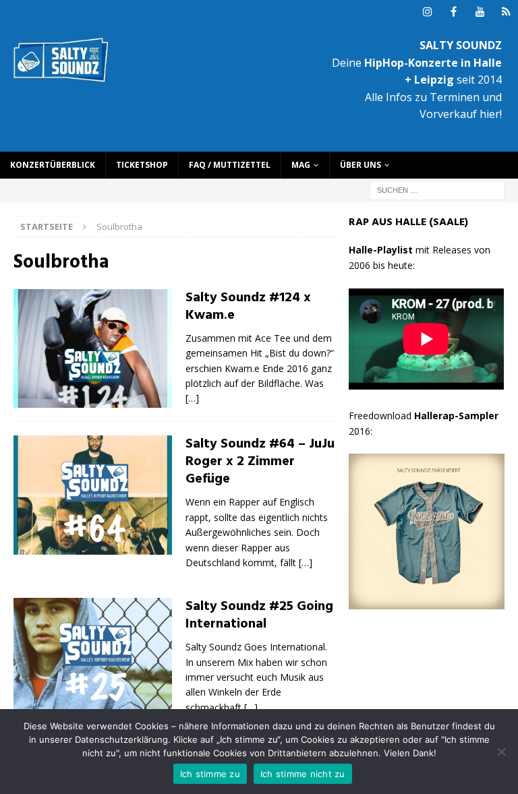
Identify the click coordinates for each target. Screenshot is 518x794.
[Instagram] (427, 12)
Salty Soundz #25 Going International (259, 615)
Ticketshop (142, 165)
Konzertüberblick (52, 165)
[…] (192, 398)
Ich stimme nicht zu (302, 773)
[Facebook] (453, 12)
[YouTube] (480, 12)
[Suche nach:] (437, 189)
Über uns (360, 165)
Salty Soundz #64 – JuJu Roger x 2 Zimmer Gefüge (260, 461)
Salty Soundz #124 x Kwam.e (248, 306)
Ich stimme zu (210, 773)
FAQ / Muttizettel (229, 165)
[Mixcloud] (506, 12)
